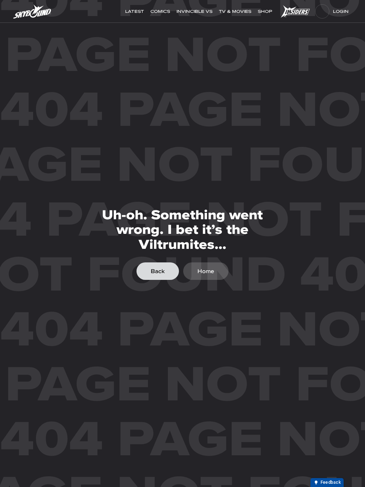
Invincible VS (194, 11)
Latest (134, 11)
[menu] (322, 11)
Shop (266, 11)
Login (341, 11)
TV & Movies (235, 11)
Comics (160, 11)
